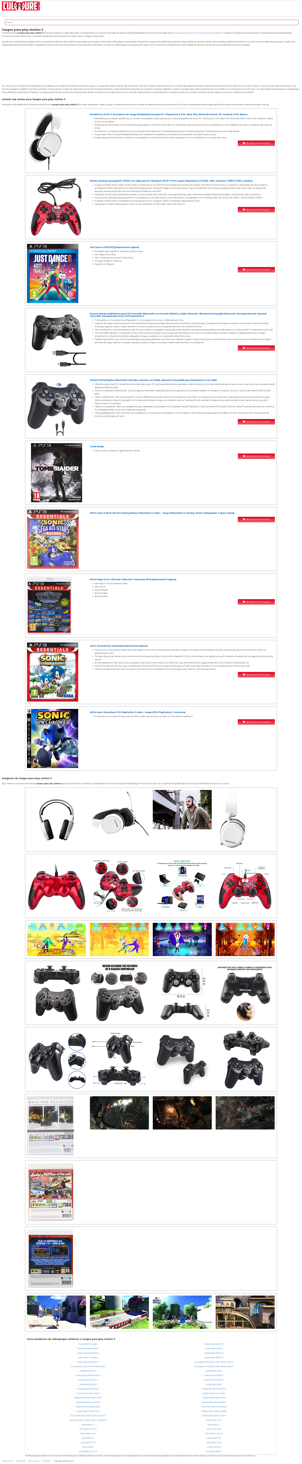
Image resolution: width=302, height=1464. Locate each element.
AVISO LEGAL (33, 1461)
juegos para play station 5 (185, 33)
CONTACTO (46, 1461)
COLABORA (20, 1461)
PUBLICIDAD (7, 1461)
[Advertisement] (151, 65)
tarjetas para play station (210, 33)
